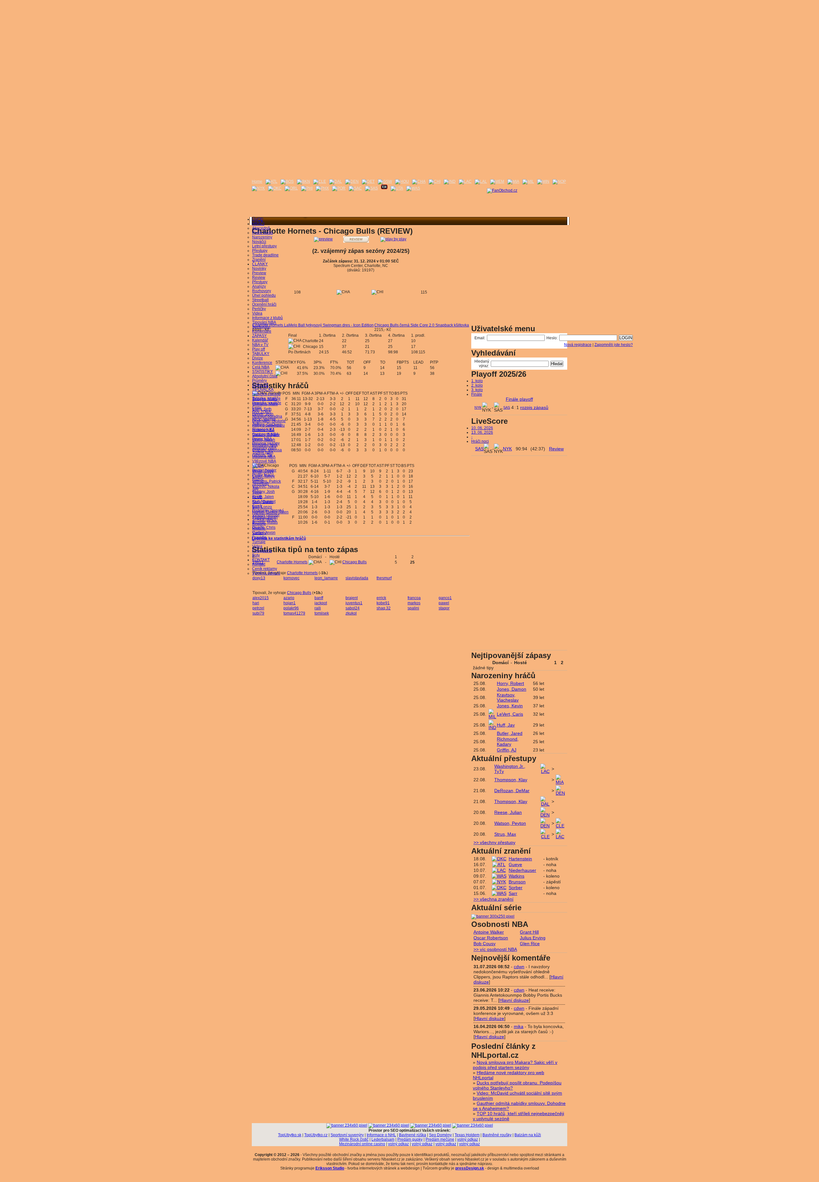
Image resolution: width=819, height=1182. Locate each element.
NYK (477, 407)
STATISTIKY (262, 371)
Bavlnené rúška (412, 1135)
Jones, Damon (511, 689)
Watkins (516, 876)
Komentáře (261, 331)
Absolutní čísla (264, 376)
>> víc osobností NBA (495, 949)
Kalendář (260, 340)
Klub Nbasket (263, 501)
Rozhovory (261, 291)
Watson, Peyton (510, 823)
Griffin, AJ (506, 749)
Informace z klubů (267, 318)
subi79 (258, 613)
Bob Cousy (484, 943)
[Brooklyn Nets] (303, 181)
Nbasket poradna (267, 416)
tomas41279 (294, 613)
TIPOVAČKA (263, 389)
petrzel (258, 608)
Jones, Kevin (510, 705)
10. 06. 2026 (482, 428)
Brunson (517, 881)
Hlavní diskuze (514, 1000)
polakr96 (291, 608)
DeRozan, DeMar (511, 790)
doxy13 (258, 578)
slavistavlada (357, 578)
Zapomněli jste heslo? (613, 344)
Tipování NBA (264, 322)
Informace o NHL (381, 1135)
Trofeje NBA (262, 452)
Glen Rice (530, 943)
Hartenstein (520, 858)
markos (414, 603)
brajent (352, 598)
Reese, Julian (508, 812)
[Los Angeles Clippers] (465, 181)
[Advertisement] (409, 45)
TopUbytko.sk (289, 1135)
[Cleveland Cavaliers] (319, 181)
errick (381, 598)
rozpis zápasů (534, 407)
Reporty (259, 524)
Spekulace (261, 327)
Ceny (256, 407)
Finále (476, 394)
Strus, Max (505, 834)
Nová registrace (578, 344)
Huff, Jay (506, 725)
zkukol (351, 613)
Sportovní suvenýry (347, 1135)
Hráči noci (480, 441)
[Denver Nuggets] (352, 181)
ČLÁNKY (260, 264)
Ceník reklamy (264, 569)
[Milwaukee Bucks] (528, 181)
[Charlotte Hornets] (418, 181)
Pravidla (259, 537)
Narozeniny (262, 237)
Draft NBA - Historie (269, 421)
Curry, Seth (262, 409)
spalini (413, 608)
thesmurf (384, 578)
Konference (262, 362)
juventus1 (354, 603)
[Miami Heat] (513, 181)
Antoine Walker (488, 932)
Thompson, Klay (510, 779)
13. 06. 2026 (482, 432)
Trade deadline (265, 255)
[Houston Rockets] (402, 181)
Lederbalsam (382, 1139)
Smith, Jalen (263, 497)
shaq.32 (384, 608)
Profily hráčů (263, 474)
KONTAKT (261, 560)
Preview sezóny (266, 443)
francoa (414, 598)
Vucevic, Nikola (265, 486)
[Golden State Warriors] (385, 181)
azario (288, 598)
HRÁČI (258, 223)
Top (255, 488)
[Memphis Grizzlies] (497, 181)
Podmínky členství (267, 510)
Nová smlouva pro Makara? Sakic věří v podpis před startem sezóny (515, 1065)
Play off (258, 349)
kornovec (291, 578)
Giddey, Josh (263, 491)
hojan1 (289, 603)
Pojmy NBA (262, 439)
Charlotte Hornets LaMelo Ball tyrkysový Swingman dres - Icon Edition (313, 325)
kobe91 (383, 603)
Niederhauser (522, 870)
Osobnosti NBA (265, 434)
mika (518, 1026)
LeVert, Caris (510, 714)
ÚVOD (257, 219)
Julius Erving (532, 937)
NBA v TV (260, 344)
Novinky (259, 268)
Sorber (515, 887)
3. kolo (477, 390)
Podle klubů (262, 232)
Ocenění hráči (264, 304)
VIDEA (258, 465)
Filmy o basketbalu (268, 425)
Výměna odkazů (266, 573)
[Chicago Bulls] (435, 181)
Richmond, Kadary (508, 741)
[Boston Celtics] (287, 181)
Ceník (257, 506)
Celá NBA (260, 367)
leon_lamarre (326, 578)
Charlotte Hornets (292, 562)
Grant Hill (529, 932)
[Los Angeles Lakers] (481, 181)
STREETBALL (264, 519)
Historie (259, 528)
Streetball (260, 300)
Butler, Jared (509, 733)
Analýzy (259, 286)
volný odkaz (467, 1139)
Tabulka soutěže (266, 398)
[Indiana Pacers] (450, 181)
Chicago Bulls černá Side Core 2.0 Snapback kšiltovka (421, 325)
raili (317, 608)
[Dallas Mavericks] (335, 181)
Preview (259, 273)
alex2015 (260, 598)
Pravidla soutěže (266, 403)
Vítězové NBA (264, 461)
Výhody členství (265, 515)
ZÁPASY (259, 336)
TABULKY (260, 353)
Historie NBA (263, 430)
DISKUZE (260, 385)
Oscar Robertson (490, 937)
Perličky (259, 309)
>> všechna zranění (493, 899)
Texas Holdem (467, 1135)
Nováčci (259, 241)
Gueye (515, 864)
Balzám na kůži (527, 1135)
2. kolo (477, 385)
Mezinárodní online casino (362, 1144)
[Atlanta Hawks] (271, 181)
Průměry (259, 380)
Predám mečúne (439, 1139)
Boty (256, 555)
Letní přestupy (264, 246)
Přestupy (259, 250)
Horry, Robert (510, 683)
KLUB (257, 497)
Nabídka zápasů (266, 394)
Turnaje (259, 542)
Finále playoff (519, 399)
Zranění (259, 259)
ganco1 (445, 598)
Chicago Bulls (354, 562)
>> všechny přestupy (494, 842)
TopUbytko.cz (316, 1135)
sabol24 (353, 608)
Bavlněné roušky (497, 1135)
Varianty (259, 533)
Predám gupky (410, 1139)
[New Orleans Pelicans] (559, 181)
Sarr (513, 893)
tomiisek (321, 613)
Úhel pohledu (264, 295)
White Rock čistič (354, 1139)
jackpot (320, 603)
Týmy (256, 492)
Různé (258, 479)
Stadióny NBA (264, 448)
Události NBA (263, 456)
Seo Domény (440, 1135)
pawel (444, 603)
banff (318, 598)
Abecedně (261, 228)
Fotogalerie (262, 551)
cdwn (519, 966)
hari (255, 603)
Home (257, 181)
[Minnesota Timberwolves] (543, 181)
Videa (257, 313)
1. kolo (477, 381)
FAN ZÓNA (261, 412)
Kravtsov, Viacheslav (508, 697)
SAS (506, 407)
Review (258, 277)
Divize (257, 358)
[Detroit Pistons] (368, 181)
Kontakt (258, 564)
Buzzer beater (264, 470)
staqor (444, 608)
